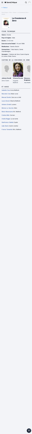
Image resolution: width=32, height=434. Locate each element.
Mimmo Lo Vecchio (8, 108)
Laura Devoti (6, 101)
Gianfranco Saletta (7, 122)
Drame (14, 12)
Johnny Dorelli (6, 78)
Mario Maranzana (7, 111)
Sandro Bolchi (14, 46)
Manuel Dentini (6, 97)
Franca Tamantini (7, 129)
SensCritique (5, 12)
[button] (29, 2)
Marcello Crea (6, 94)
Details (3, 14)
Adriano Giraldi (6, 104)
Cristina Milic (5, 115)
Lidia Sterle (5, 126)
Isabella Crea (6, 90)
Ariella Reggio (6, 119)
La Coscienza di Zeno (23, 12)
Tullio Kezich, (15, 49)
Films (10, 12)
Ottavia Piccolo (18, 78)
